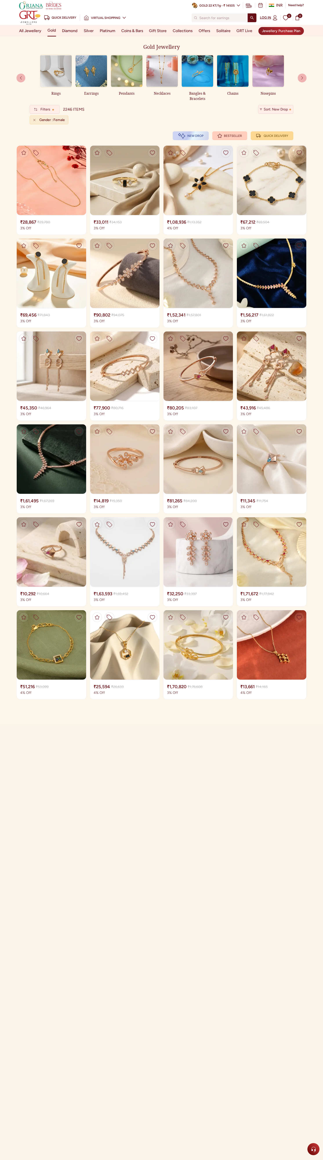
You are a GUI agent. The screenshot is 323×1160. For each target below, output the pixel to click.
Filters (45, 109)
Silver (89, 30)
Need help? (296, 5)
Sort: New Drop (276, 109)
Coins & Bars (132, 30)
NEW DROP (195, 136)
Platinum (107, 30)
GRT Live (244, 30)
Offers (204, 30)
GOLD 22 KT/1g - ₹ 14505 (217, 5)
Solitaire (223, 30)
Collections (182, 30)
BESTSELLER (233, 136)
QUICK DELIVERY (276, 136)
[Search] (252, 17)
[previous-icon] (302, 78)
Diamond (70, 30)
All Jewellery (30, 30)
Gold (51, 30)
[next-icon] (20, 78)
